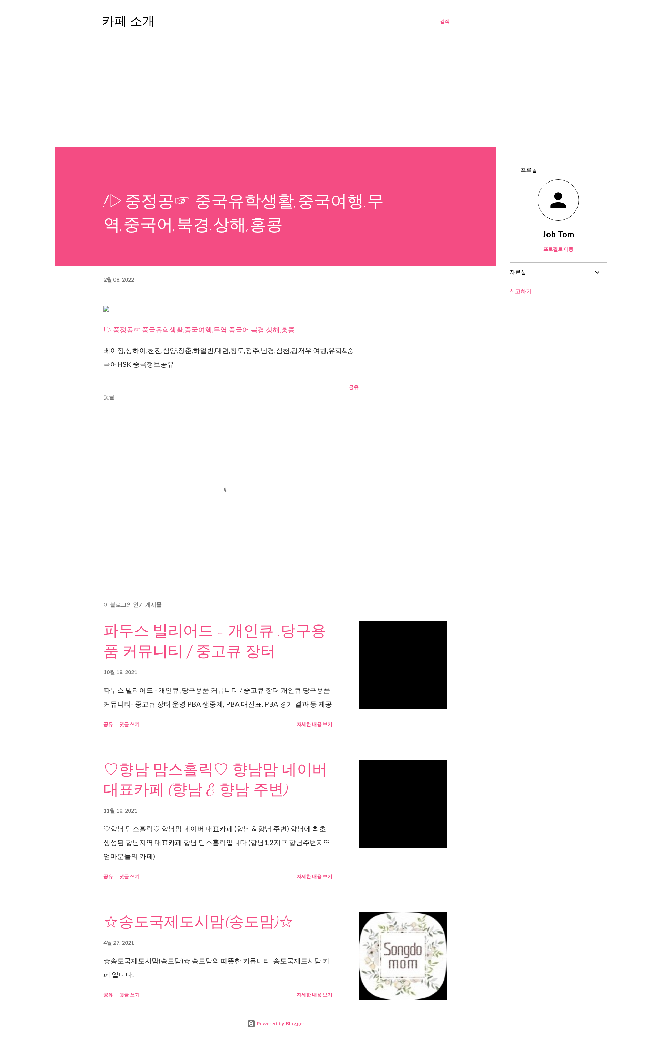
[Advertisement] (331, 95)
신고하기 (521, 291)
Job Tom (558, 234)
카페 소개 (128, 21)
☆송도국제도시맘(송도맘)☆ (198, 922)
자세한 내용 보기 (314, 724)
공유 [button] (354, 387)
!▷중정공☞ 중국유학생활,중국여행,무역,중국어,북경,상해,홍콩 (199, 329)
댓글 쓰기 (129, 724)
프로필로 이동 (558, 249)
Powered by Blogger (279, 1023)
